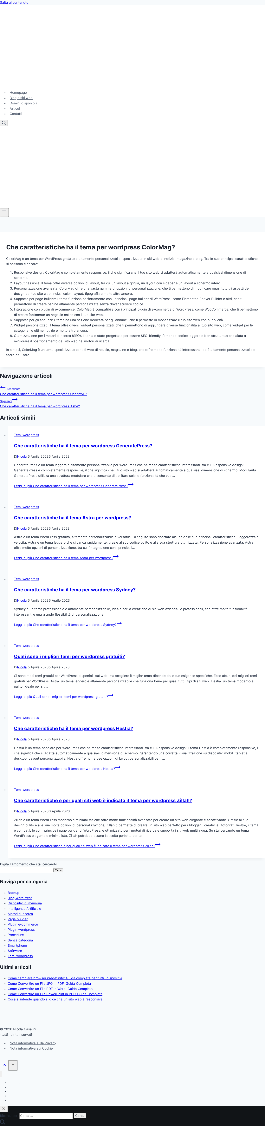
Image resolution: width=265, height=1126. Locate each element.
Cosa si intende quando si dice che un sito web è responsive (55, 999)
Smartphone (17, 945)
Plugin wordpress (21, 930)
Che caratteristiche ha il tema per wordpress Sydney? (75, 589)
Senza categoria (20, 940)
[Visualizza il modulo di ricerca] (4, 123)
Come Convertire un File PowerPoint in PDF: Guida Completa (55, 994)
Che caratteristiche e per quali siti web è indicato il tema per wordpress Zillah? (103, 800)
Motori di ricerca (20, 914)
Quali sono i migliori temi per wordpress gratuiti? (69, 656)
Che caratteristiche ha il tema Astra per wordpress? (72, 517)
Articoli (15, 108)
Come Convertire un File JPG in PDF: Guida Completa (49, 983)
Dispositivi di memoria (25, 903)
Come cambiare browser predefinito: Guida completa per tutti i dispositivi (65, 978)
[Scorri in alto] (4, 1065)
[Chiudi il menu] (1, 1074)
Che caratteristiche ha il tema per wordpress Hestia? (73, 728)
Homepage (18, 93)
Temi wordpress (26, 435)
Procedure (16, 935)
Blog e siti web (21, 98)
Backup (13, 893)
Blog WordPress (20, 898)
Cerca (58, 870)
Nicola (22, 456)
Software (15, 951)
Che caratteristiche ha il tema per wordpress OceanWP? (43, 391)
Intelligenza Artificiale (24, 909)
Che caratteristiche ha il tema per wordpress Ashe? (40, 403)
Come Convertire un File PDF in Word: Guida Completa (50, 989)
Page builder (18, 919)
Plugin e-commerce (23, 924)
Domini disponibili (23, 103)
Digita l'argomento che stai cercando (28, 864)
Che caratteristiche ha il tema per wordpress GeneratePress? (83, 445)
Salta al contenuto (14, 2)
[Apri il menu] (4, 212)
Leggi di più (71, 486)
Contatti (16, 114)
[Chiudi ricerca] (4, 1109)
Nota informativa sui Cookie (31, 1048)
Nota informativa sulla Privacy (33, 1043)
